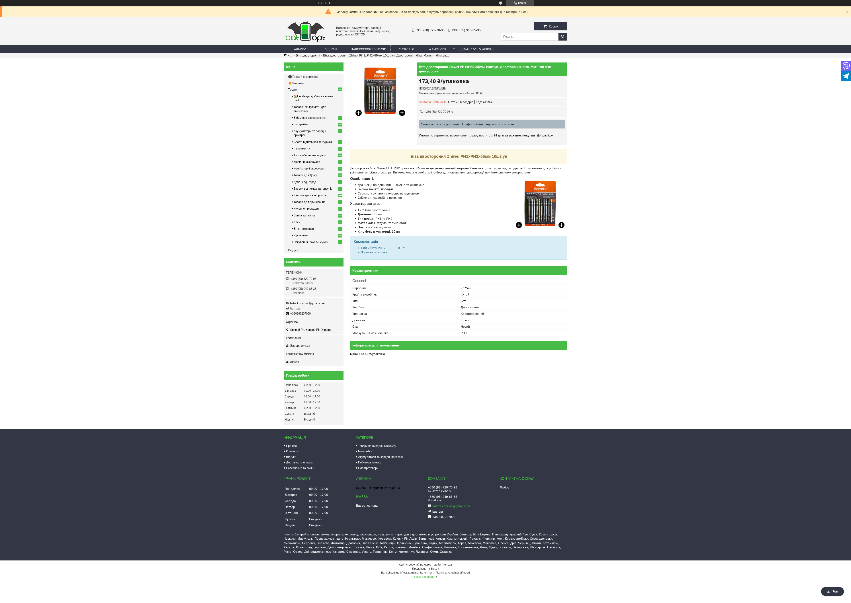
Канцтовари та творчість (310, 195)
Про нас (291, 445)
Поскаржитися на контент (417, 572)
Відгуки (331, 49)
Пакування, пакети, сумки (311, 242)
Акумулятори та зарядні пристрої (380, 457)
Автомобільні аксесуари (310, 155)
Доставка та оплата (477, 49)
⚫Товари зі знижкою (303, 76)
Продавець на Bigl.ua (425, 568)
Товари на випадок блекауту (377, 445)
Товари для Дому (305, 175)
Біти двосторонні (308, 55)
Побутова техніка (369, 462)
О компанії (437, 49)
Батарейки (301, 124)
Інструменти (302, 148)
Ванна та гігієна (304, 215)
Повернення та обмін (368, 49)
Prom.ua (447, 564)
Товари (293, 89)
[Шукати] (562, 37)
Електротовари (304, 228)
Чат (836, 591)
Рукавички (301, 235)
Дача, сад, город (305, 182)
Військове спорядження (310, 117)
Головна (299, 49)
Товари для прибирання (309, 202)
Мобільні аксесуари (307, 161)
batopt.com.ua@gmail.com (307, 303)
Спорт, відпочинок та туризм (313, 142)
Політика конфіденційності (453, 572)
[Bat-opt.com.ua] (305, 42)
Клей (297, 222)
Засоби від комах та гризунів (313, 188)
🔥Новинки (296, 83)
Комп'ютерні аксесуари (309, 168)
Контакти (406, 49)
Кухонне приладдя (306, 208)
